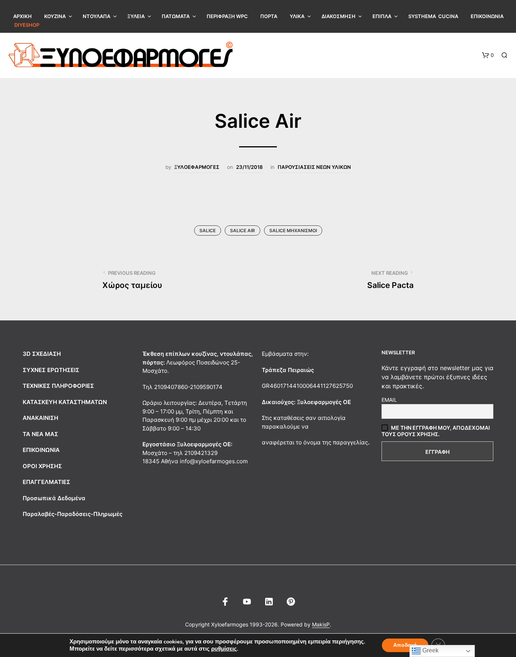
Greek (430, 650)
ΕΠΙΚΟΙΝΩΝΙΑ (487, 16)
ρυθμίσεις (224, 648)
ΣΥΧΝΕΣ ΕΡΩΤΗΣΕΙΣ (51, 370)
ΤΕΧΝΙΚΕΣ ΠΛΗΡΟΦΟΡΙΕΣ (58, 385)
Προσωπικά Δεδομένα (54, 498)
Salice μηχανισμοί (293, 230)
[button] (488, 55)
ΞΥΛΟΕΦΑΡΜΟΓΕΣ (196, 167)
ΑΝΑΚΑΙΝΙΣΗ (40, 417)
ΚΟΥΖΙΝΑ (55, 16)
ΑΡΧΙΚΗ (22, 16)
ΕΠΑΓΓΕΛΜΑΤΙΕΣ (46, 481)
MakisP (321, 625)
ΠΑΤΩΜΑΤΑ (176, 16)
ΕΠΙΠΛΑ (381, 16)
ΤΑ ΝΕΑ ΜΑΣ (40, 434)
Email (389, 400)
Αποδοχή (405, 645)
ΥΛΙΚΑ (297, 16)
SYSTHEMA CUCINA (433, 16)
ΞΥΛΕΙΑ (136, 16)
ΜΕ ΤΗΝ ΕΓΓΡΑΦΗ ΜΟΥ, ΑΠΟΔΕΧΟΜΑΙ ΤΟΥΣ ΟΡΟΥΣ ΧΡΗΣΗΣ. (436, 430)
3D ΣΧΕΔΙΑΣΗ (42, 353)
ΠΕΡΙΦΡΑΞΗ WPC (227, 16)
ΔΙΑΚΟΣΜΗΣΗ (338, 16)
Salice (207, 230)
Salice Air (242, 230)
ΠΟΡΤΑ (268, 16)
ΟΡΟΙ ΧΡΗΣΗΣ (42, 466)
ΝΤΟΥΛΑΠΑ (96, 16)
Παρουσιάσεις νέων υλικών (314, 167)
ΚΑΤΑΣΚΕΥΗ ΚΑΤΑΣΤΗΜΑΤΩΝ (65, 402)
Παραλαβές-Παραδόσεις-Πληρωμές (72, 514)
